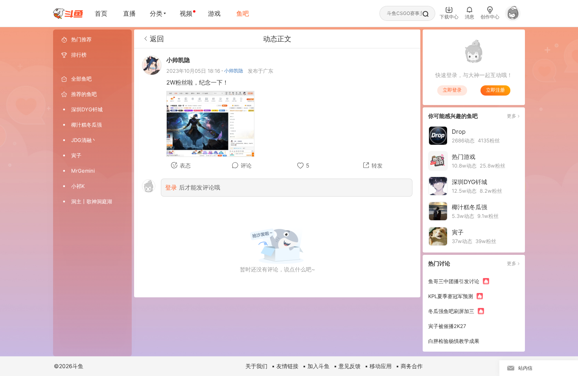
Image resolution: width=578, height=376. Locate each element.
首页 (101, 13)
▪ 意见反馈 (347, 366)
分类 (156, 13)
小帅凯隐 (233, 71)
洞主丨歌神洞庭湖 (91, 201)
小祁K (78, 186)
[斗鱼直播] (68, 13)
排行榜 (79, 55)
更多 (511, 116)
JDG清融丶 (84, 140)
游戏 (214, 13)
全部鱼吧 (81, 79)
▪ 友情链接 (285, 366)
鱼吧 (242, 13)
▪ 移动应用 (378, 366)
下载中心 (449, 17)
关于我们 (256, 366)
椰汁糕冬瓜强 (86, 125)
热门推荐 (81, 39)
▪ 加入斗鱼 (316, 366)
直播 (129, 13)
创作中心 (489, 17)
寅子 (76, 155)
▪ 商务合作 (409, 366)
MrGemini (83, 171)
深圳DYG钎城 (87, 109)
